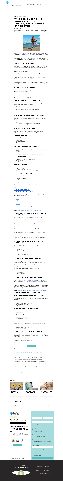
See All (52, 380)
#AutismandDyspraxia (42, 361)
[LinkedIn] (24, 429)
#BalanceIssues (33, 359)
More (47, 9)
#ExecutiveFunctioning (39, 355)
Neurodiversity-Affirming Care (29, 9)
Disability (22, 369)
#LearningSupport (17, 366)
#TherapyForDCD (31, 366)
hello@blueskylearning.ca (16, 419)
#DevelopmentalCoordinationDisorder (33, 357)
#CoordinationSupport (26, 359)
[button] (33, 4)
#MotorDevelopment (25, 366)
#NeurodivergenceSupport (26, 361)
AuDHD (43, 9)
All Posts (11, 9)
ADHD (15, 9)
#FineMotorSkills (39, 359)
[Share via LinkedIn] (19, 372)
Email (33, 420)
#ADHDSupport (26, 355)
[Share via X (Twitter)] (17, 372)
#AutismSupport (32, 355)
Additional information (35, 445)
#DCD (41, 357)
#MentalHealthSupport (18, 357)
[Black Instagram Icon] (14, 429)
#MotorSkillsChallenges (18, 359)
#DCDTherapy (17, 363)
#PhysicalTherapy (37, 363)
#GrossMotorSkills (17, 361)
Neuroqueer (38, 9)
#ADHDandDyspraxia (34, 361)
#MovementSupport (44, 363)
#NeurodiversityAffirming (18, 355)
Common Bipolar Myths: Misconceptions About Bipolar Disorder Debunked (16, 392)
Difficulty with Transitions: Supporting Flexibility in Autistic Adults (46, 392)
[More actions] (48, 16)
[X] (17, 429)
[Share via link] (21, 372)
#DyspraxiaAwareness (39, 366)
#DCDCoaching (23, 363)
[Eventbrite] (20, 429)
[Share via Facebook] (14, 372)
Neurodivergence (20, 9)
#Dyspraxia (24, 357)
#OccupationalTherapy (30, 363)
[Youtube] (27, 429)
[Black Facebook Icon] (11, 429)
